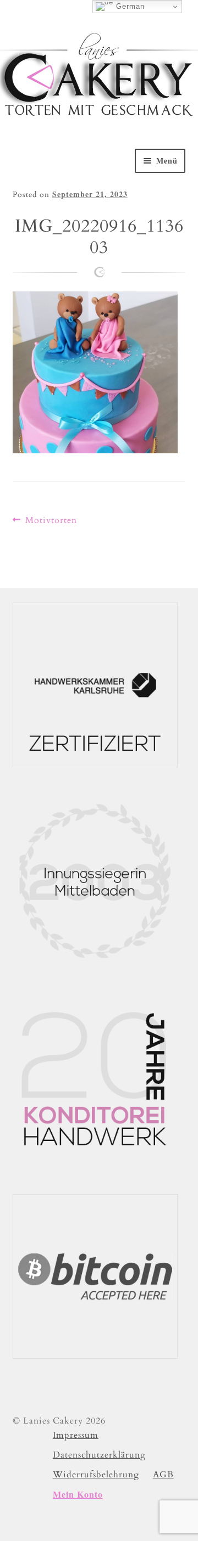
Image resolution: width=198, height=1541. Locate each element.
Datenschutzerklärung (99, 1455)
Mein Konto (78, 1494)
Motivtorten (51, 520)
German (129, 6)
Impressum (75, 1435)
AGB (163, 1475)
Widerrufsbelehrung (96, 1475)
